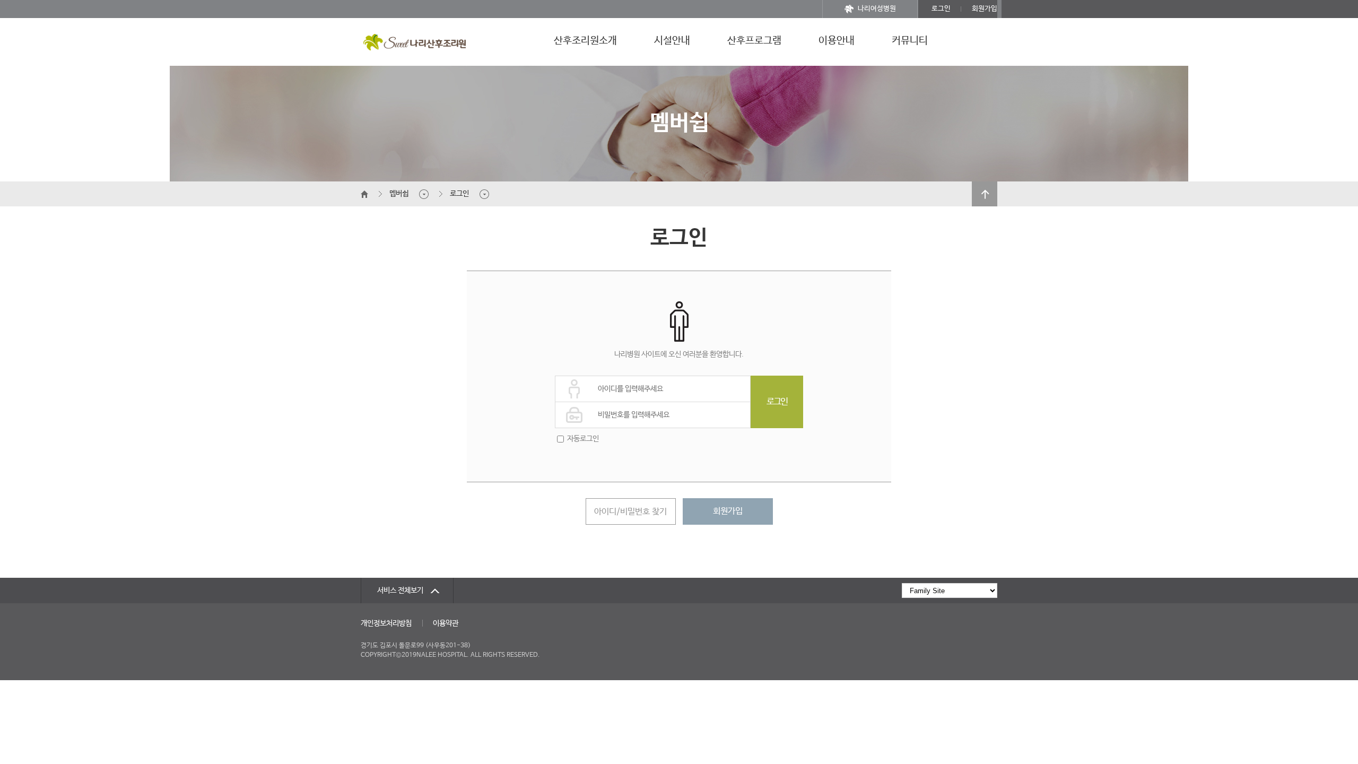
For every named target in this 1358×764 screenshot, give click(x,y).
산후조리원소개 (585, 41)
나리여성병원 (877, 9)
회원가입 (984, 9)
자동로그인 (583, 439)
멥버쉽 (398, 193)
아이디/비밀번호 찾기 (630, 512)
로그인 (941, 9)
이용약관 (445, 623)
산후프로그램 (754, 41)
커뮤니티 (910, 41)
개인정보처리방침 (386, 623)
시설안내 (672, 41)
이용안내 (837, 41)
